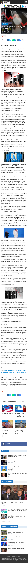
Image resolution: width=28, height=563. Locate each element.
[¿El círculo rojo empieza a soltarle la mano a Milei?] (14, 492)
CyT (16, 420)
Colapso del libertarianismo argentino (16, 548)
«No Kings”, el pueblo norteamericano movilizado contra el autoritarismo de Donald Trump (16, 516)
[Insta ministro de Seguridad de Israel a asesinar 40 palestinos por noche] (4, 544)
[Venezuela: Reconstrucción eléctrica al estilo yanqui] (20, 424)
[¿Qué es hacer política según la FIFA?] (4, 462)
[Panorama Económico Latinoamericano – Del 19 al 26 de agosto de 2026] (4, 538)
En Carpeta (5, 405)
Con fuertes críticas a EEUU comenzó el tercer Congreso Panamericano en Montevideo (16, 468)
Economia (5, 23)
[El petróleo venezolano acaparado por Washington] (7, 424)
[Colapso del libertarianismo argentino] (4, 550)
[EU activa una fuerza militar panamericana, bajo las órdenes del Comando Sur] (4, 532)
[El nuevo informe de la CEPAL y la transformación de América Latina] (20, 408)
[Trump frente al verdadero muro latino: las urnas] (4, 475)
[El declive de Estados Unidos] (7, 408)
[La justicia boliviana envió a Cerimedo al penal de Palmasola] (4, 457)
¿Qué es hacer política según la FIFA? (16, 461)
